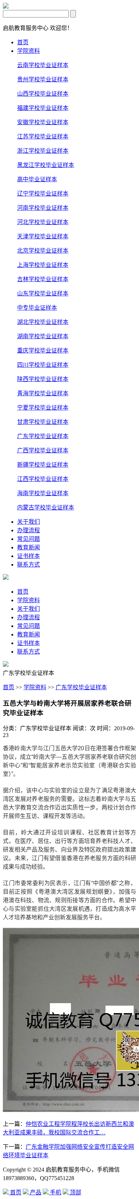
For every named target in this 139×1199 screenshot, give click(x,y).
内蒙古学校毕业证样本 (45, 507)
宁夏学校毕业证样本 (42, 408)
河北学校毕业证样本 (42, 222)
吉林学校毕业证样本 (42, 279)
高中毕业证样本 (37, 179)
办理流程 (28, 530)
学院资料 (28, 51)
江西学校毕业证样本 (42, 479)
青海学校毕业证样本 (42, 393)
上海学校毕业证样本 (42, 265)
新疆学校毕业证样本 (42, 465)
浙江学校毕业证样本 (42, 151)
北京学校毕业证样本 (42, 251)
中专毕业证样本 (37, 308)
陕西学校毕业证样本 (42, 379)
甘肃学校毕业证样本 (42, 422)
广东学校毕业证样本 (42, 436)
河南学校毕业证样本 (42, 208)
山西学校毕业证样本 (42, 94)
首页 (23, 42)
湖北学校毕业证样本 (42, 322)
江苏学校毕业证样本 (42, 136)
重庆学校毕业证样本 (42, 350)
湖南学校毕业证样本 (42, 336)
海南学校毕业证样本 (42, 493)
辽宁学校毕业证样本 (42, 193)
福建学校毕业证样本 (42, 108)
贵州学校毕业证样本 (42, 79)
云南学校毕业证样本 (42, 65)
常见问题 (28, 539)
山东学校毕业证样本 (42, 293)
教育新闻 (28, 547)
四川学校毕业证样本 (42, 365)
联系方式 (28, 565)
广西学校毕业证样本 (42, 450)
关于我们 (28, 522)
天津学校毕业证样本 (42, 236)
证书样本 (28, 556)
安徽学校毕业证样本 (42, 122)
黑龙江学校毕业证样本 (45, 165)
